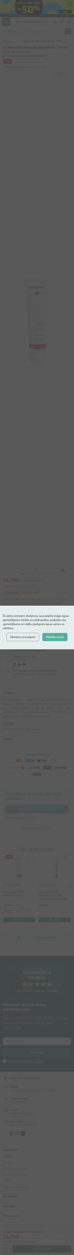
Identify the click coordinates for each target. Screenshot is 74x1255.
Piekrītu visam (55, 637)
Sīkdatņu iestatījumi (22, 637)
